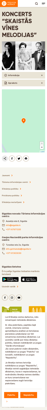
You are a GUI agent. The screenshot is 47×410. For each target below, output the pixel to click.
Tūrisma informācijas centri (15, 182)
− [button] (42, 147)
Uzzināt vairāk (8, 286)
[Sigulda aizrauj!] (20, 3)
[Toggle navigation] (43, 3)
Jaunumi (6, 175)
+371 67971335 (13, 229)
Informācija (13, 75)
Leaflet (42, 152)
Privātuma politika (10, 195)
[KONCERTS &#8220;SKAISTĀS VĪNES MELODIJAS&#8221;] (24, 121)
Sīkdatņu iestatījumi (12, 202)
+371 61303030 (13, 253)
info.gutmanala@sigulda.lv (18, 249)
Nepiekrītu (29, 395)
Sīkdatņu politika (10, 189)
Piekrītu (11, 395)
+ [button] (42, 143)
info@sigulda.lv (13, 225)
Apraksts (12, 83)
